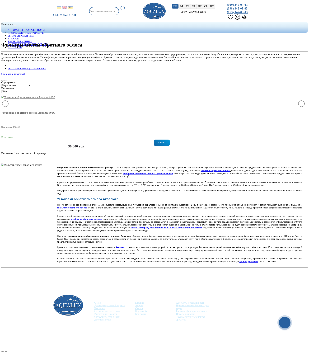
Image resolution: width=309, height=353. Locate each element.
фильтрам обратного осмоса (72, 208)
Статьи (139, 308)
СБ (205, 6)
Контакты (140, 314)
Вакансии (99, 308)
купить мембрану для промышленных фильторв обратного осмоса (166, 227)
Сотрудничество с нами (107, 311)
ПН (175, 6)
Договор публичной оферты (109, 305)
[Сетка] (6, 80)
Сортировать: (8, 82)
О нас (97, 302)
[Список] (2, 80)
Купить (161, 142)
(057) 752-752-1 (228, 303)
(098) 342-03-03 (237, 8)
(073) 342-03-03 (237, 12)
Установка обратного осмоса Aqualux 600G (28, 112)
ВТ (181, 6)
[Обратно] (6, 351)
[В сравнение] (301, 103)
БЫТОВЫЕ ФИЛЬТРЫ (21, 35)
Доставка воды (102, 319)
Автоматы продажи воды (190, 302)
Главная (139, 302)
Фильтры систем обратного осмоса (27, 68)
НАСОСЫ (13, 38)
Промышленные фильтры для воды (192, 307)
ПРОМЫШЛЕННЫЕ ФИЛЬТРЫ (26, 32)
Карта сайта (141, 311)
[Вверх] (2, 351)
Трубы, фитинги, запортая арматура (190, 318)
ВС (212, 6)
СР (187, 6)
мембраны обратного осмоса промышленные (148, 173)
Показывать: (8, 88)
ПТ (199, 6)
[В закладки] (5, 103)
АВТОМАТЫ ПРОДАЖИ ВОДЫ (26, 29)
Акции (139, 305)
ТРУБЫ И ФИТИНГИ (20, 41)
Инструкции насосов (105, 314)
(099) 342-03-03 (237, 4)
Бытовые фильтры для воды (191, 311)
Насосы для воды (185, 314)
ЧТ (193, 6)
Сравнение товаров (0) (13, 74)
